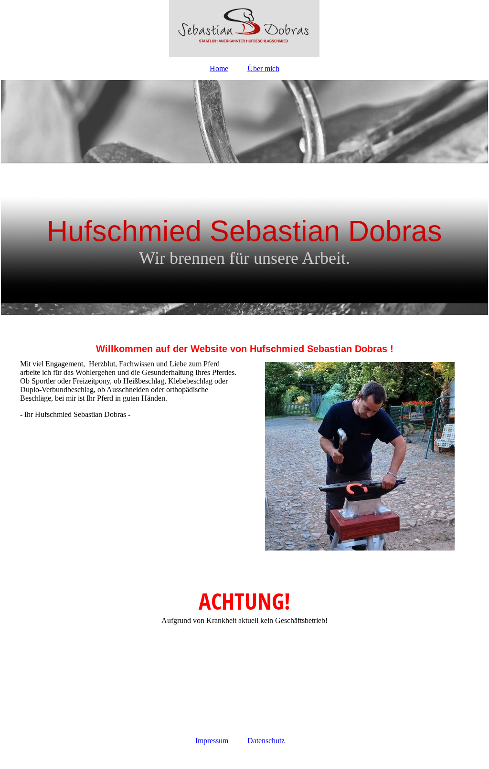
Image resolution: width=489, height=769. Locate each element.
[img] (244, 28)
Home (219, 68)
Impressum (211, 741)
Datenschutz (266, 741)
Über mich (263, 68)
